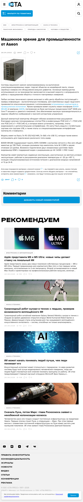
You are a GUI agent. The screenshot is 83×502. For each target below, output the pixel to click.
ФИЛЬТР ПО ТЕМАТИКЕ (19, 13)
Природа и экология (37, 29)
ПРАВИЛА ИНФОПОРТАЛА (15, 455)
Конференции (10, 479)
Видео (5, 471)
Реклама (6, 483)
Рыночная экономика (13, 29)
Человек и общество (60, 29)
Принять (73, 495)
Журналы (7, 463)
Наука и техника (50, 25)
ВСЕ (4, 25)
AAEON (21, 109)
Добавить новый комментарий (41, 200)
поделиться (78, 52)
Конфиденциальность (15, 459)
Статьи (5, 475)
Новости (6, 467)
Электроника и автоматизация (24, 25)
